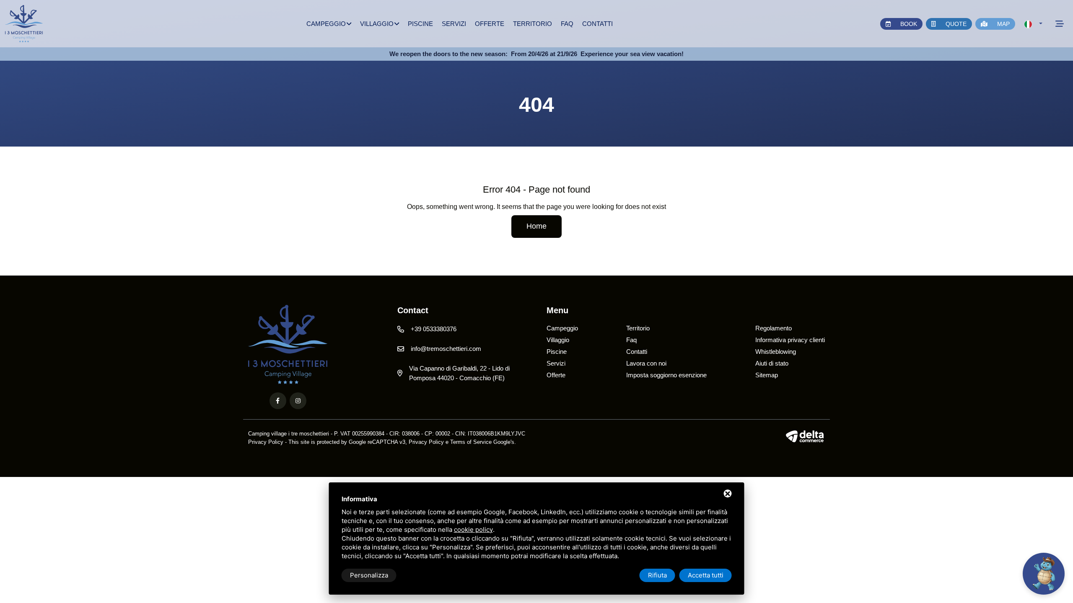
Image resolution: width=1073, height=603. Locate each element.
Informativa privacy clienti (790, 339)
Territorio (532, 23)
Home (536, 226)
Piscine (420, 23)
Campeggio (326, 23)
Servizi (454, 23)
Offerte (489, 23)
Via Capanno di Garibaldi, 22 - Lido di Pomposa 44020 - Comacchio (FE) (459, 373)
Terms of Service (471, 442)
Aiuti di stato (771, 363)
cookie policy (473, 529)
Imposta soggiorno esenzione (666, 375)
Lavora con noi (646, 363)
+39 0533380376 (433, 328)
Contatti (597, 23)
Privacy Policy (265, 442)
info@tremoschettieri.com (446, 348)
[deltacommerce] (805, 436)
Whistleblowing (775, 351)
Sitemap (766, 375)
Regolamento (773, 328)
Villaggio (377, 23)
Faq (567, 23)
